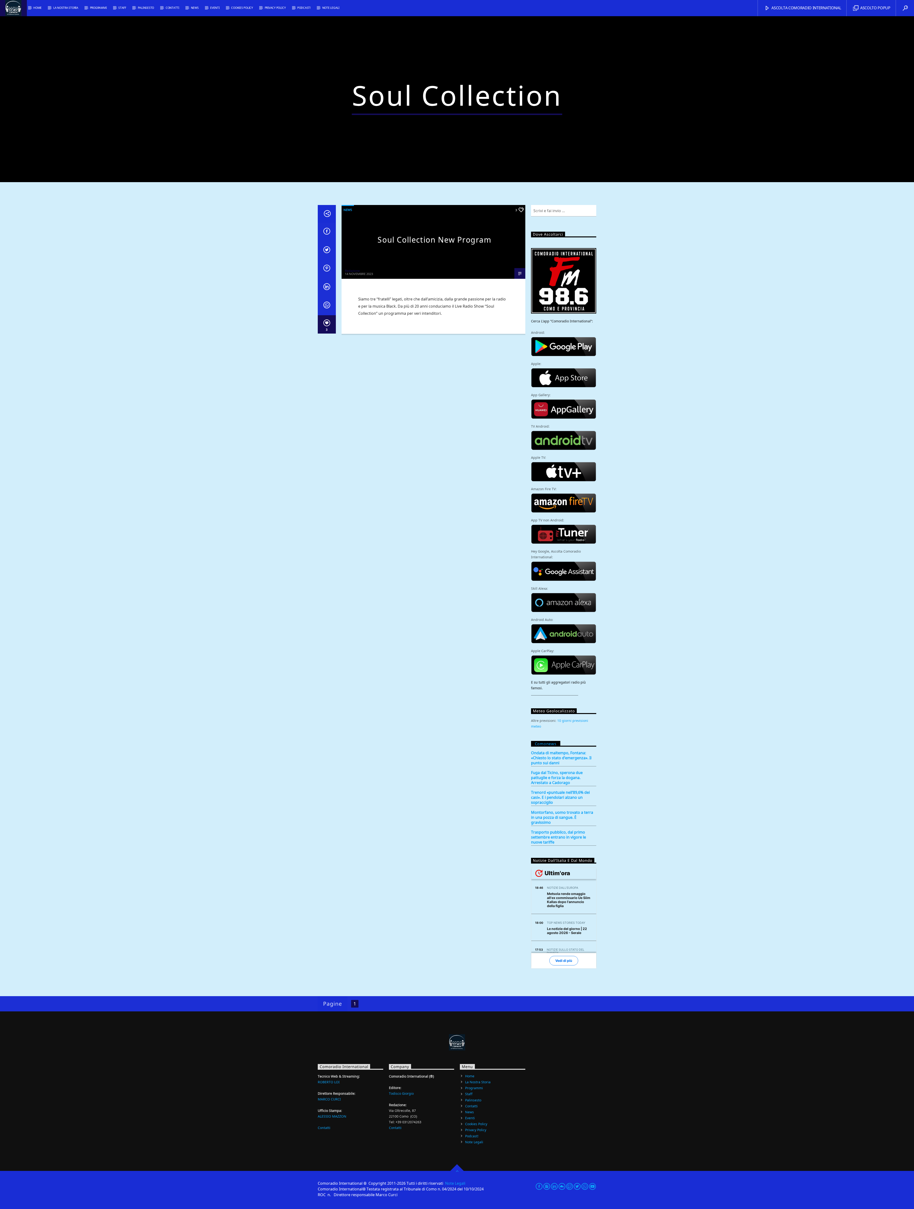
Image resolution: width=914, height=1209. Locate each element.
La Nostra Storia (65, 8)
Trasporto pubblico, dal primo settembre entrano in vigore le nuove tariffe (558, 837)
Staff (122, 8)
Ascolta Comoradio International (806, 7)
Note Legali (330, 8)
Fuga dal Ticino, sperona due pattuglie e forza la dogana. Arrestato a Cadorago (557, 777)
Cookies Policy (242, 8)
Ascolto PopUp (874, 7)
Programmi (98, 8)
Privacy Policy (275, 8)
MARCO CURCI (329, 1099)
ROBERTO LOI (329, 1082)
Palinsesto (146, 8)
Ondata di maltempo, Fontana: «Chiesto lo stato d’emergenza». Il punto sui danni (561, 757)
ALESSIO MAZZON (332, 1116)
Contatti (172, 8)
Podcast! (304, 8)
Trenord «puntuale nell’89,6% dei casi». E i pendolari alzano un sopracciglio (560, 797)
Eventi (215, 8)
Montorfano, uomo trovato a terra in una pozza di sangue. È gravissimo (562, 817)
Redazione (352, 271)
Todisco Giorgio (401, 1093)
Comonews (545, 743)
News (195, 8)
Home (37, 8)
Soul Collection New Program (434, 240)
